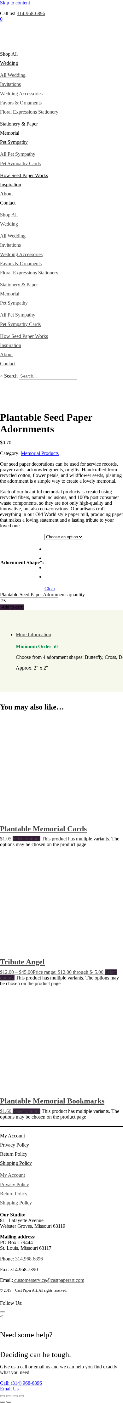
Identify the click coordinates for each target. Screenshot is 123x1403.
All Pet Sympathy (17, 154)
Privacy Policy (14, 1145)
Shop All (9, 54)
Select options (26, 838)
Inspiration (10, 184)
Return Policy (13, 1154)
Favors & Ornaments (21, 102)
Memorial (9, 133)
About (6, 193)
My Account (12, 1135)
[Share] (15, 1396)
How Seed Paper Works (24, 175)
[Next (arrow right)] (8, 1402)
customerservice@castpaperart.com (48, 1280)
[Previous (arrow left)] (2, 1402)
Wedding (9, 63)
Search (11, 376)
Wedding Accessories (21, 93)
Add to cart (12, 607)
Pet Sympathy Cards (20, 163)
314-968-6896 (31, 13)
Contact (7, 202)
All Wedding (13, 75)
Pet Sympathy (14, 142)
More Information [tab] (33, 634)
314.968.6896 (29, 1258)
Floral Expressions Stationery (29, 112)
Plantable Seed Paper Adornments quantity (42, 594)
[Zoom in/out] (2, 1396)
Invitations (10, 84)
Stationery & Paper (19, 123)
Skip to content (15, 2)
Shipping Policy (16, 1163)
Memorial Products (40, 453)
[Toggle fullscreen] (8, 1396)
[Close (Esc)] (21, 1396)
